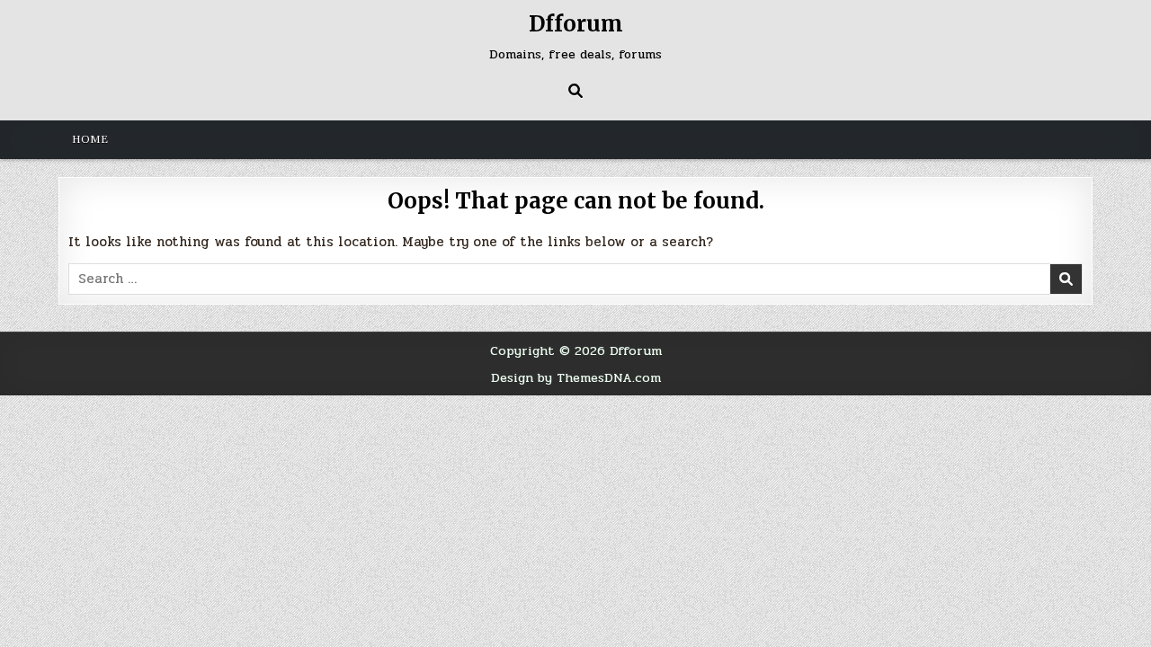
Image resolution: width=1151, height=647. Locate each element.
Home (90, 139)
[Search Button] (575, 90)
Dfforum (576, 24)
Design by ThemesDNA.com (576, 377)
